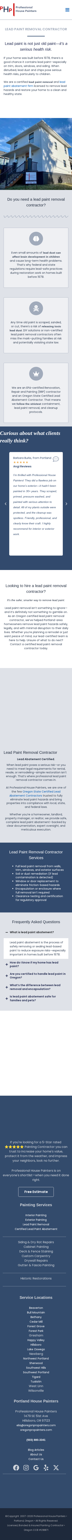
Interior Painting (36, 1215)
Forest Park (36, 1331)
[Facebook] (16, 1468)
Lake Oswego (36, 1349)
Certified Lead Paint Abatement (36, 1229)
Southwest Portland (36, 1372)
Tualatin (36, 1381)
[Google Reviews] (36, 1468)
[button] (5, 504)
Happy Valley (36, 1340)
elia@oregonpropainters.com (36, 1425)
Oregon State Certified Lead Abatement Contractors (34, 794)
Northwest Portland (36, 1358)
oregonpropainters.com (36, 1430)
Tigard (36, 1377)
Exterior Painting (36, 1220)
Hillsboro (36, 1345)
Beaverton (36, 1308)
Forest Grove (36, 1326)
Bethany (36, 1317)
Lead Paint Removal (36, 1224)
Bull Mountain (36, 1312)
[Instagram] (26, 1468)
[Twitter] (56, 1468)
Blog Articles (36, 1450)
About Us (36, 1454)
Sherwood (36, 1363)
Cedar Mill (36, 1322)
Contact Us (36, 1459)
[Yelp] (46, 1468)
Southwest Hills (36, 1368)
